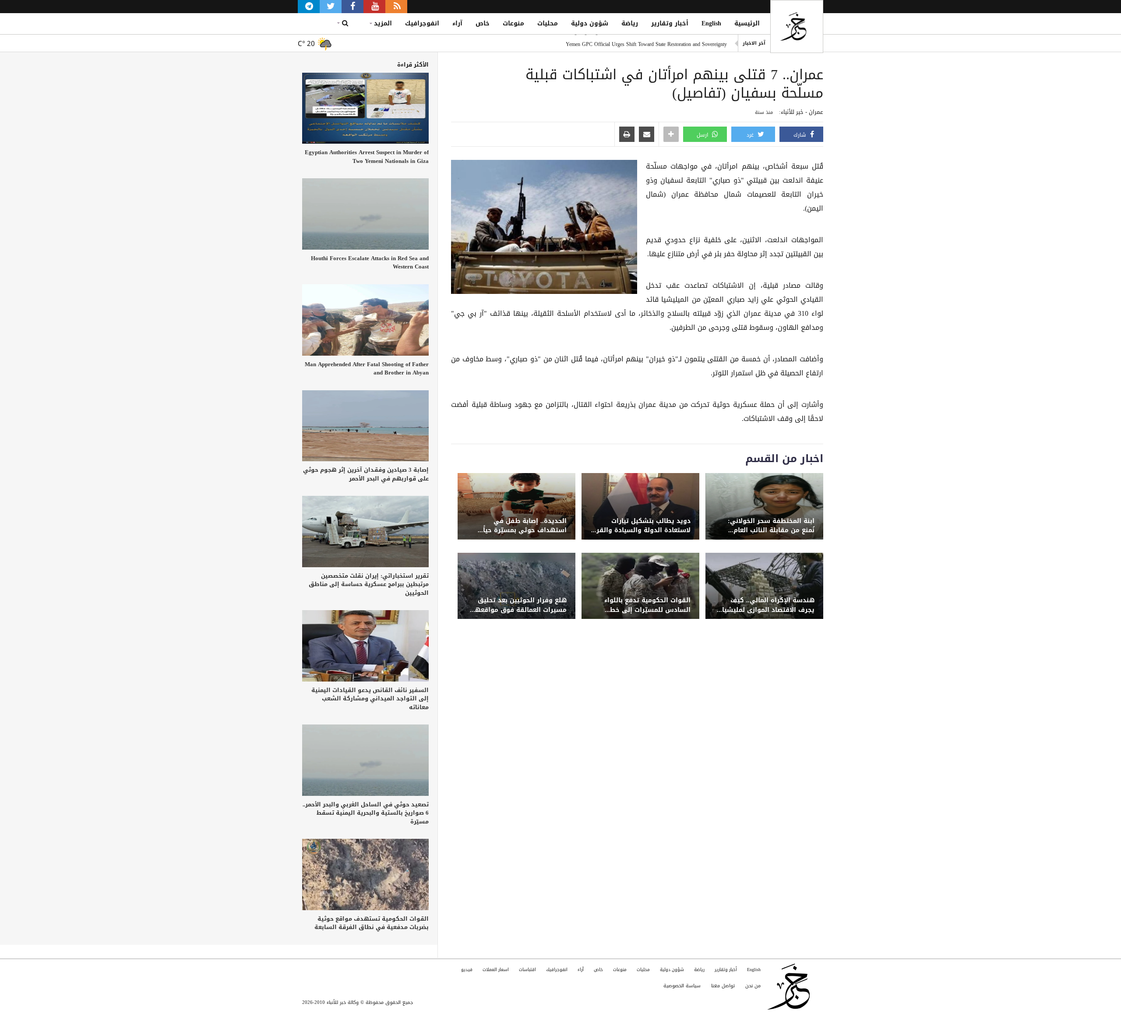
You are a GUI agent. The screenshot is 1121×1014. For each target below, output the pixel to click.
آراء (457, 23)
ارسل (703, 135)
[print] (627, 135)
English (711, 23)
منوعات (513, 23)
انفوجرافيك (422, 23)
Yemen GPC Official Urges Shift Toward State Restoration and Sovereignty (646, 43)
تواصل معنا (723, 985)
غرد (751, 135)
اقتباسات (527, 969)
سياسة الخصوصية (682, 985)
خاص (483, 23)
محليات (547, 23)
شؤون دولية (589, 23)
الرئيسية (747, 23)
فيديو (466, 969)
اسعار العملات (496, 969)
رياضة (629, 23)
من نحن (753, 985)
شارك (800, 135)
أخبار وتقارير (669, 23)
